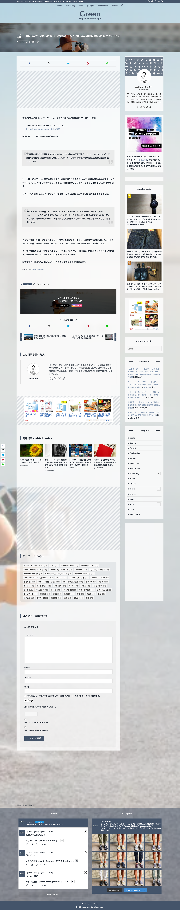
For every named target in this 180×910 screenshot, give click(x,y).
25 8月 (51, 852)
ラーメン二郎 (69, 590)
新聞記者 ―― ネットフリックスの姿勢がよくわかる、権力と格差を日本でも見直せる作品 (144, 405)
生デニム (29, 598)
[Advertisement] (68, 89)
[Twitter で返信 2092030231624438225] (28, 885)
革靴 (89, 598)
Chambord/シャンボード (61, 569)
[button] (29, 63)
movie (132, 478)
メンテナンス (99, 586)
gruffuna (33, 378)
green (29, 831)
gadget (133, 458)
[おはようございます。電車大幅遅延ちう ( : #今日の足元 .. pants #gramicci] (118, 878)
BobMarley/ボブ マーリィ (35, 569)
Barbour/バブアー (89, 565)
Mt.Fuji (133, 483)
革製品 (78, 598)
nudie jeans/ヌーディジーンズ (58, 574)
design (133, 443)
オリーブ (91, 582)
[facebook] (146, 1)
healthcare (134, 463)
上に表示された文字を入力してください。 (40, 706)
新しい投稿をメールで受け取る (36, 730)
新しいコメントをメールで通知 (36, 722)
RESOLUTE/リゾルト (78, 578)
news (132, 499)
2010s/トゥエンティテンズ (35, 565)
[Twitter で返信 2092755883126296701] (28, 844)
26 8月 (51, 832)
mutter (133, 494)
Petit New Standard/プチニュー (38, 578)
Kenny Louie (37, 269)
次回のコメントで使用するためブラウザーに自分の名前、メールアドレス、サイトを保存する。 (64, 696)
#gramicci (50, 861)
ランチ (28, 590)
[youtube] (158, 1)
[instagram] (152, 1)
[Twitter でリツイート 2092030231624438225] (32, 885)
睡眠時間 (56, 598)
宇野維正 (45, 594)
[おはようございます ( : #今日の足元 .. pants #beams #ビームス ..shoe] (100, 860)
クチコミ (103, 582)
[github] (155, 1)
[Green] (90, 15)
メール (28, 677)
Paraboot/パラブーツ (84, 574)
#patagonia (51, 881)
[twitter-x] (149, 1)
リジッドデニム (86, 590)
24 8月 (51, 873)
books (132, 438)
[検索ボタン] (122, 5)
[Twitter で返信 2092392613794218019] (28, 865)
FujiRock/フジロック (99, 569)
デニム (85, 586)
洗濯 (101, 594)
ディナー (74, 586)
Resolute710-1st (100, 578)
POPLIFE (60, 578)
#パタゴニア (62, 881)
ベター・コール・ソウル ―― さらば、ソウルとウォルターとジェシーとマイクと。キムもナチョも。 (144, 384)
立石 (67, 598)
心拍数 (57, 594)
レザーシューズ (104, 590)
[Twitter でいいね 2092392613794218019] (37, 865)
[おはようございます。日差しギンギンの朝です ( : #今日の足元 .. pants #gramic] (118, 860)
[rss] (161, 1)
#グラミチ (60, 861)
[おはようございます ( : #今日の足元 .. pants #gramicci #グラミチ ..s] (153, 842)
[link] (51, 378)
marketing (23, 42)
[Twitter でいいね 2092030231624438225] (37, 885)
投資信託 (69, 594)
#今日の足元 (31, 840)
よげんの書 (143, 160)
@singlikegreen (40, 832)
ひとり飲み (30, 582)
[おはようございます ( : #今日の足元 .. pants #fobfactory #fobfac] (100, 842)
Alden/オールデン (69, 565)
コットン (29, 586)
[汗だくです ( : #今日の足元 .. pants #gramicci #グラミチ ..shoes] (118, 842)
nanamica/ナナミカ (33, 574)
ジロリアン (60, 586)
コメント (28, 635)
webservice (135, 514)
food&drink (135, 453)
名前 (27, 667)
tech (132, 509)
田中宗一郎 (42, 598)
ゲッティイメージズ (42, 284)
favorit (133, 448)
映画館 (91, 594)
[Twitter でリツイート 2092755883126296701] (32, 844)
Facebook (81, 569)
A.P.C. (54, 565)
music (132, 489)
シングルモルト (44, 586)
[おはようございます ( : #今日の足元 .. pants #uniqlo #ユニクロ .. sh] (100, 878)
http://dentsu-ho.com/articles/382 (43, 129)
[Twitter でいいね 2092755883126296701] (37, 844)
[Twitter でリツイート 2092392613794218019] (32, 865)
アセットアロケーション (49, 582)
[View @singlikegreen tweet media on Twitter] (62, 840)
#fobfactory (51, 840)
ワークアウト (30, 594)
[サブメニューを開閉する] (159, 473)
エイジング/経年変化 (73, 582)
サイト (27, 686)
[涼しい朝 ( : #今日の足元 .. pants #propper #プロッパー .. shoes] (153, 878)
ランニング (42, 590)
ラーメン (55, 590)
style (132, 504)
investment (135, 468)
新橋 (80, 594)
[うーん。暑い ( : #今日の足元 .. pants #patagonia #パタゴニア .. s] (135, 842)
